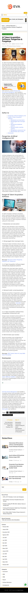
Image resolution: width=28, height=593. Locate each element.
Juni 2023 (5, 553)
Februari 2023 (6, 564)
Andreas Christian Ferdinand (14, 46)
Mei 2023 (5, 556)
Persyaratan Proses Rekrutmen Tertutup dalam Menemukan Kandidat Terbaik (16, 466)
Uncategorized (6, 585)
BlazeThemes (20, 590)
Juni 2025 (5, 540)
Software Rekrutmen (8, 34)
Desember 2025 (6, 532)
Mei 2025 (5, 543)
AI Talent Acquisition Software (17, 412)
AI (7, 412)
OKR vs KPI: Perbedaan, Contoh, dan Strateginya (13, 497)
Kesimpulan (11, 133)
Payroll (4, 579)
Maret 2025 (5, 548)
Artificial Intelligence (7, 415)
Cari (3, 487)
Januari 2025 (5, 551)
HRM (4, 577)
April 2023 (5, 559)
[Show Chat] (25, 584)
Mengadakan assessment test (18, 130)
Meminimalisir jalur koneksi (17, 131)
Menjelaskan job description (18, 120)
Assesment (5, 571)
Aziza (11, 460)
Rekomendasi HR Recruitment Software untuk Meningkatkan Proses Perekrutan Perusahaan (16, 444)
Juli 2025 (5, 537)
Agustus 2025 (6, 534)
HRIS (4, 574)
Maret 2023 (5, 562)
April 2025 (5, 545)
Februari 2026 (6, 526)
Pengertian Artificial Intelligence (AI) (17, 115)
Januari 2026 (5, 529)
